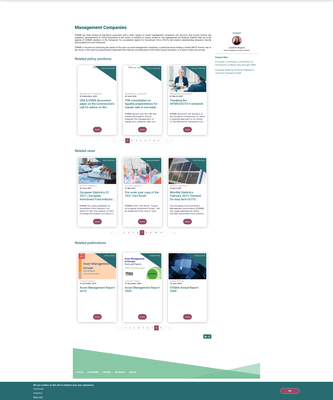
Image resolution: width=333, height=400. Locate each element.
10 (157, 232)
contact (79, 372)
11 (162, 232)
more (97, 129)
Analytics (37, 393)
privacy (132, 372)
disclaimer (120, 372)
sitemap (107, 372)
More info (38, 397)
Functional (38, 389)
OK (290, 391)
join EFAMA (93, 372)
